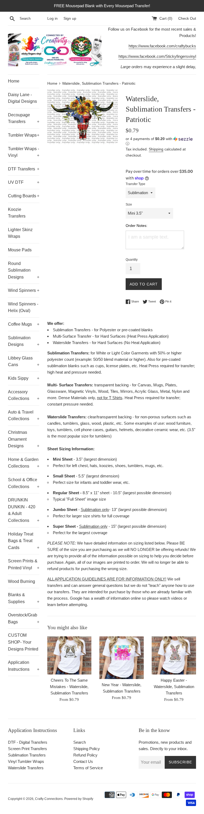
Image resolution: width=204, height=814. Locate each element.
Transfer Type (135, 184)
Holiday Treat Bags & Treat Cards (23, 541)
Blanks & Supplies (23, 598)
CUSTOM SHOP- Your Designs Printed (23, 642)
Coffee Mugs (23, 324)
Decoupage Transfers (23, 118)
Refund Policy (85, 755)
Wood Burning (21, 581)
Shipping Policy (86, 748)
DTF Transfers (23, 169)
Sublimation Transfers (27, 755)
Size (129, 204)
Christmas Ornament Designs (23, 439)
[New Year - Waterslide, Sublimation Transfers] (121, 657)
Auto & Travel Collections (23, 415)
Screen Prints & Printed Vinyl (23, 564)
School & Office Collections (23, 483)
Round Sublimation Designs (23, 270)
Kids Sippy (23, 378)
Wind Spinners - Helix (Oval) (23, 307)
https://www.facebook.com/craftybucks (162, 46)
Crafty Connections (49, 799)
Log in (52, 19)
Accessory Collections (23, 395)
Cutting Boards (23, 196)
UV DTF (23, 182)
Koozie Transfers (17, 213)
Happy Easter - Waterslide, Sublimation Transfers (174, 686)
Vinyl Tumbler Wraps (26, 761)
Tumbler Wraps (23, 135)
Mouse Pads (20, 250)
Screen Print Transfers (27, 748)
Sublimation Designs (23, 341)
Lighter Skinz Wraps (20, 233)
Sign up (69, 19)
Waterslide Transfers (26, 768)
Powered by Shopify (78, 799)
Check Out (187, 19)
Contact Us (83, 761)
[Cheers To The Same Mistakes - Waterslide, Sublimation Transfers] (69, 655)
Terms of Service (88, 768)
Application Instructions (23, 666)
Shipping (156, 149)
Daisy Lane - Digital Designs (22, 98)
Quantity (132, 259)
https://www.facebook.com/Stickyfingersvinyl (157, 56)
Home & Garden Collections (23, 463)
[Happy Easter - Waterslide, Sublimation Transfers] (174, 655)
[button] (161, 141)
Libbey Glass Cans (23, 361)
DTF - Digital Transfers (27, 742)
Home (13, 81)
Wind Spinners (23, 290)
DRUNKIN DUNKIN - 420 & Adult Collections (23, 510)
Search (79, 742)
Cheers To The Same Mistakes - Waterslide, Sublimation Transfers (69, 686)
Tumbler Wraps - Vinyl (23, 152)
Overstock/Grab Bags (23, 618)
